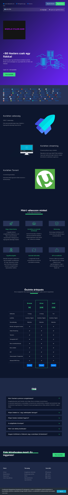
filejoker (57, 100)
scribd (5, 96)
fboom (42, 91)
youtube (6, 100)
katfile (59, 92)
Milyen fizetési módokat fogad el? (18, 418)
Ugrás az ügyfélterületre (57, 9)
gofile (22, 92)
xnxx (41, 98)
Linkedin (49, 476)
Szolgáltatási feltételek (29, 472)
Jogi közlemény (28, 479)
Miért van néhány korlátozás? (17, 428)
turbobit (52, 96)
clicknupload (57, 89)
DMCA (25, 476)
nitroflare (28, 94)
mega (13, 94)
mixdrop (20, 94)
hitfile (35, 92)
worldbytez (34, 89)
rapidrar (50, 100)
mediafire (6, 94)
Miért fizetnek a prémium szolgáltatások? (20, 398)
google (29, 92)
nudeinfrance (16, 89)
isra (49, 92)
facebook (28, 91)
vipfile (26, 98)
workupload (34, 98)
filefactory (56, 91)
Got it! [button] (61, 491)
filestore (36, 100)
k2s (54, 92)
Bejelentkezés (50, 3)
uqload (13, 98)
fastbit (35, 91)
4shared (49, 89)
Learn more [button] (5, 493)
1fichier (41, 89)
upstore (14, 100)
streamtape (28, 96)
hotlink (20, 100)
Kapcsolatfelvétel (28, 478)
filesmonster (7, 92)
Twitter (49, 474)
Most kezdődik (9, 74)
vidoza (19, 98)
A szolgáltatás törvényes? (16, 423)
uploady (6, 98)
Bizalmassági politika (29, 474)
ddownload (7, 89)
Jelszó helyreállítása (7, 478)
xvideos (48, 98)
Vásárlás (29, 365)
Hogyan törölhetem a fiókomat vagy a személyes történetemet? (27, 434)
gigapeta (16, 92)
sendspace (13, 96)
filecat (48, 91)
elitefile (21, 91)
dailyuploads (7, 91)
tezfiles (42, 100)
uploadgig (28, 100)
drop (15, 91)
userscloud (25, 89)
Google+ (49, 478)
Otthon (4, 472)
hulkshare (42, 92)
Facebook (48, 472)
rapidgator (50, 94)
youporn (55, 98)
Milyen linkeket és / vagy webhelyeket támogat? (22, 412)
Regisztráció (60, 3)
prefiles (43, 94)
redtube (59, 94)
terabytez (44, 96)
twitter (59, 96)
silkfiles (21, 96)
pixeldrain (35, 94)
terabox (37, 96)
